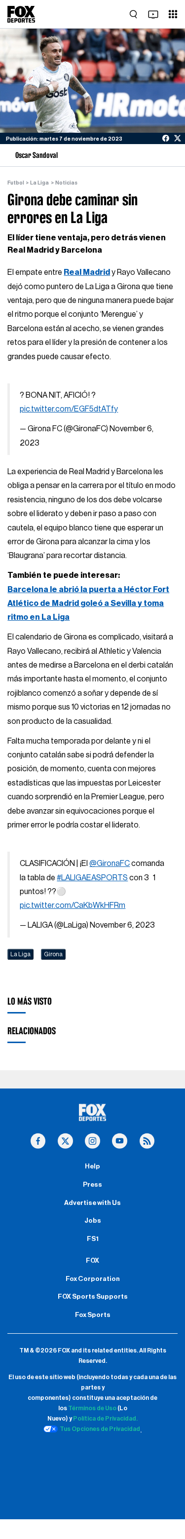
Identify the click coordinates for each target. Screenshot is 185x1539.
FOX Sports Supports (93, 1296)
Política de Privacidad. (105, 1419)
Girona (53, 954)
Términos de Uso (92, 1408)
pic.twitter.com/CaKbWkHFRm (72, 905)
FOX (92, 1260)
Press (92, 1184)
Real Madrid (87, 272)
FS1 (93, 1239)
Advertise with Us (92, 1203)
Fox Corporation (93, 1279)
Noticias (66, 183)
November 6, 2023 (122, 925)
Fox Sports (93, 1315)
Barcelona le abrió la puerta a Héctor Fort (88, 590)
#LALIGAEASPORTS (92, 878)
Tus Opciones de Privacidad (100, 1429)
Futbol (15, 183)
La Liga (39, 183)
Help (92, 1166)
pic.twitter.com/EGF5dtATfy (69, 409)
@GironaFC (109, 863)
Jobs (92, 1220)
